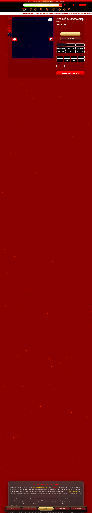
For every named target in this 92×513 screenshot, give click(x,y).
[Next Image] (51, 39)
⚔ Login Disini (70, 38)
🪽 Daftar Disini (70, 33)
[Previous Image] (14, 39)
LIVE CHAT (79, 509)
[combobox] (41, 5)
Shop (9, 5)
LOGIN (30, 508)
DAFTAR (47, 509)
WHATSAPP (62, 509)
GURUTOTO (55, 487)
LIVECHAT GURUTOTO (70, 73)
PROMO (14, 508)
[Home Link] (17, 5)
